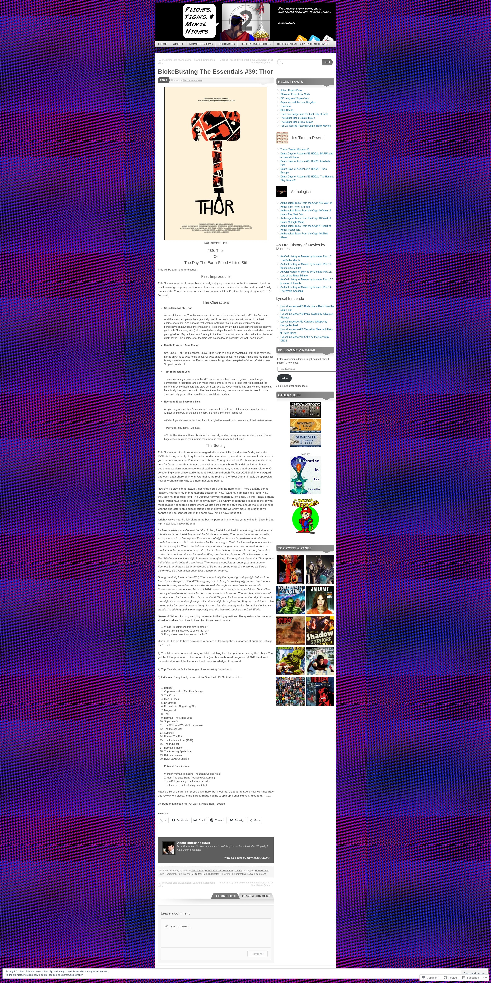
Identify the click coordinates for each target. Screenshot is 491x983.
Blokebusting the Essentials (219, 870)
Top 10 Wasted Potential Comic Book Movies (305, 125)
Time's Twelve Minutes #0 (294, 149)
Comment (257, 953)
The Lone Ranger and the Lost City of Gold (304, 114)
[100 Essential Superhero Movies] (290, 692)
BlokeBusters (262, 870)
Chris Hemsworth (168, 874)
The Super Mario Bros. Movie (296, 121)
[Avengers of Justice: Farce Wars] (290, 600)
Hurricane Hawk (192, 80)
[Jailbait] (320, 600)
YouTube (327, 39)
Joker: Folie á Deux (291, 90)
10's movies (197, 870)
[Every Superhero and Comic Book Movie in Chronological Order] (290, 570)
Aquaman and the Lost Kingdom (298, 102)
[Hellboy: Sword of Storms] (290, 631)
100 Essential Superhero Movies (303, 44)
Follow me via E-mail (297, 350)
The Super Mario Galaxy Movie (297, 117)
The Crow (285, 106)
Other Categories (256, 44)
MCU (194, 874)
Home (162, 44)
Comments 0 (226, 896)
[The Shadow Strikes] (320, 631)
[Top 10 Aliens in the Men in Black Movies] (320, 570)
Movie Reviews (201, 44)
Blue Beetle (286, 110)
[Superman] (320, 661)
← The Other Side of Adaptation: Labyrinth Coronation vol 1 (186, 61)
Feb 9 (163, 80)
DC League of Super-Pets (294, 98)
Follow (284, 378)
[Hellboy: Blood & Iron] (320, 692)
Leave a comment (256, 874)
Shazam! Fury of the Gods (295, 94)
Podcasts (227, 44)
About (178, 44)
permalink (241, 874)
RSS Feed (301, 39)
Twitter (314, 39)
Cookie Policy (75, 975)
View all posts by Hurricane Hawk (247, 857)
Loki (180, 874)
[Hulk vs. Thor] (290, 661)
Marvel (238, 870)
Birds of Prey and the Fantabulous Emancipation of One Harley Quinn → (246, 61)
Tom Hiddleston (211, 874)
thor (200, 874)
